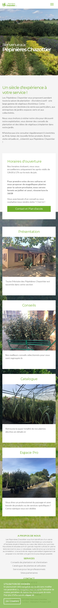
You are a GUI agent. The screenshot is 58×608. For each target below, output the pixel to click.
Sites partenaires (29, 573)
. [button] (29, 595)
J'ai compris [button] (12, 601)
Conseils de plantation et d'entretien (29, 562)
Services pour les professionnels (29, 569)
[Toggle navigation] (52, 4)
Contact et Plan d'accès (29, 208)
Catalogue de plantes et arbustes (29, 565)
